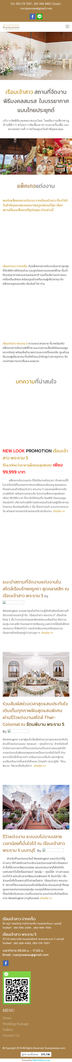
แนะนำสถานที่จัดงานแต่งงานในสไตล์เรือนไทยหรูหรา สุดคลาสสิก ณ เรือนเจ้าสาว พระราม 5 (36, 588)
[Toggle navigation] (67, 27)
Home (7, 1017)
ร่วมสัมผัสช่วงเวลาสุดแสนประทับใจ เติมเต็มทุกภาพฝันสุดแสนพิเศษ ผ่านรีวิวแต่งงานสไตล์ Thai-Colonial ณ (35, 714)
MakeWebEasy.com (41, 1060)
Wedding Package (16, 1023)
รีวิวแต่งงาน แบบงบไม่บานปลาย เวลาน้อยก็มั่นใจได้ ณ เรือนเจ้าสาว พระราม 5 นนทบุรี (34, 843)
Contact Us (11, 1035)
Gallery (8, 1029)
